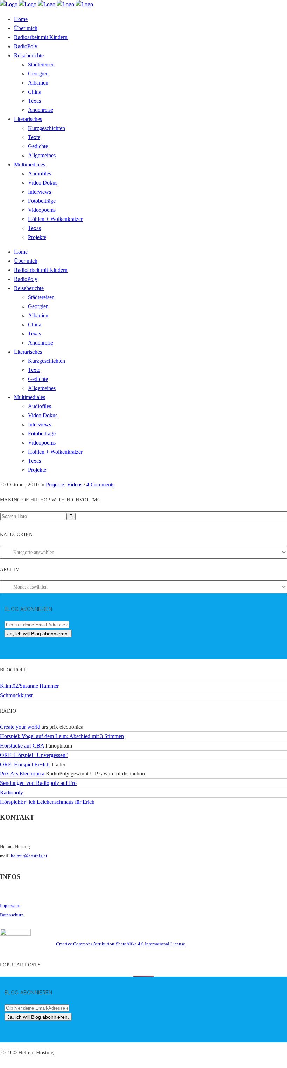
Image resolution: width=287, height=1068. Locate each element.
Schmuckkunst (16, 695)
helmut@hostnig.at (29, 855)
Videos (74, 485)
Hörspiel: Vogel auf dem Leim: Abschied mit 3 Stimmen (62, 736)
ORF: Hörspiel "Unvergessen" (34, 755)
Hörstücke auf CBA (22, 746)
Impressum (10, 905)
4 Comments (100, 485)
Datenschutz (11, 914)
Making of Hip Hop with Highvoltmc (50, 500)
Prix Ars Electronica (22, 774)
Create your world (21, 727)
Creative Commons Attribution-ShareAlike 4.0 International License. (121, 943)
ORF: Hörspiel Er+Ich (25, 764)
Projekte (55, 485)
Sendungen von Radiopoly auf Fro (38, 783)
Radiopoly (11, 792)
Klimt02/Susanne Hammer (29, 686)
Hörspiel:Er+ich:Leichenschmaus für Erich (47, 802)
